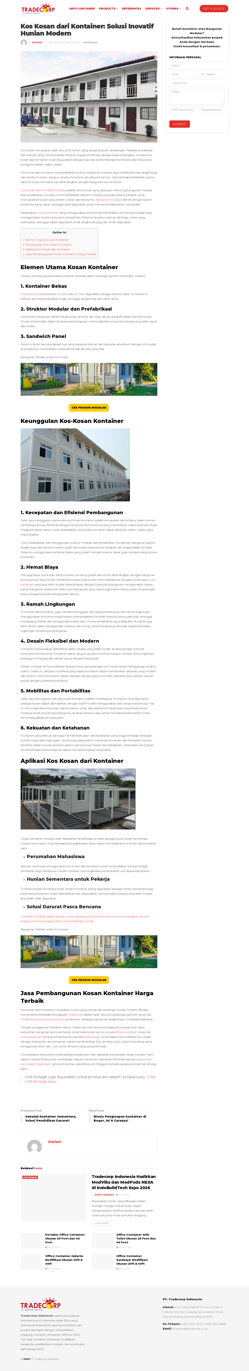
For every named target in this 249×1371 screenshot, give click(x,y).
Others (172, 8)
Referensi (90, 42)
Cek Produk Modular (89, 407)
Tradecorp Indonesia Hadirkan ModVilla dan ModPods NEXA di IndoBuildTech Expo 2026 (124, 1182)
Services (152, 8)
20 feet (62, 294)
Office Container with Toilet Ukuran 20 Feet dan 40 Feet (136, 1238)
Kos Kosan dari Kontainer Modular (43, 190)
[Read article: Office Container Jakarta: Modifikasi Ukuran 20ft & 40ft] (31, 1262)
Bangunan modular (108, 199)
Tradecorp (76, 1014)
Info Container (82, 8)
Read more (103, 1223)
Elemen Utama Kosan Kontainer (46, 240)
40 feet (80, 294)
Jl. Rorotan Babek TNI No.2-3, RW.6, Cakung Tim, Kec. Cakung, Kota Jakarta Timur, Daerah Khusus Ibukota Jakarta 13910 (193, 1312)
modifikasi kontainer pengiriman (42, 1019)
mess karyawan (31, 1037)
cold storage (91, 1037)
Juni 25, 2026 (54, 1268)
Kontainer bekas (32, 294)
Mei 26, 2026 (53, 1247)
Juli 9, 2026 (124, 1194)
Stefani (37, 42)
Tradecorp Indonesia (37, 1315)
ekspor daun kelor (39, 1064)
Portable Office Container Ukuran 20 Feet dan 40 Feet (65, 1238)
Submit (179, 124)
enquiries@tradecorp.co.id (189, 1328)
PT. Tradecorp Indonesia (44, 1359)
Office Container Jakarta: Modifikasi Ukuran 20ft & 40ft (64, 1259)
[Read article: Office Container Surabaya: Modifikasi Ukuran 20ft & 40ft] (103, 1262)
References (131, 8)
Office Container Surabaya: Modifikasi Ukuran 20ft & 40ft (132, 1259)
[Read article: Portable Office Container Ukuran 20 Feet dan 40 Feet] (31, 1240)
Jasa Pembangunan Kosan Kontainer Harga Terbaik (59, 254)
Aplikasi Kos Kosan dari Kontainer (47, 249)
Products (107, 8)
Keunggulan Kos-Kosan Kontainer (47, 244)
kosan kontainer (47, 212)
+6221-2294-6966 (215, 1323)
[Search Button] (187, 8)
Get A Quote (214, 8)
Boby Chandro (104, 1194)
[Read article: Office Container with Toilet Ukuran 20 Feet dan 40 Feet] (103, 1240)
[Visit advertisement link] (89, 1097)
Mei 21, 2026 (124, 1268)
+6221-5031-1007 (192, 1323)
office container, (126, 1032)
